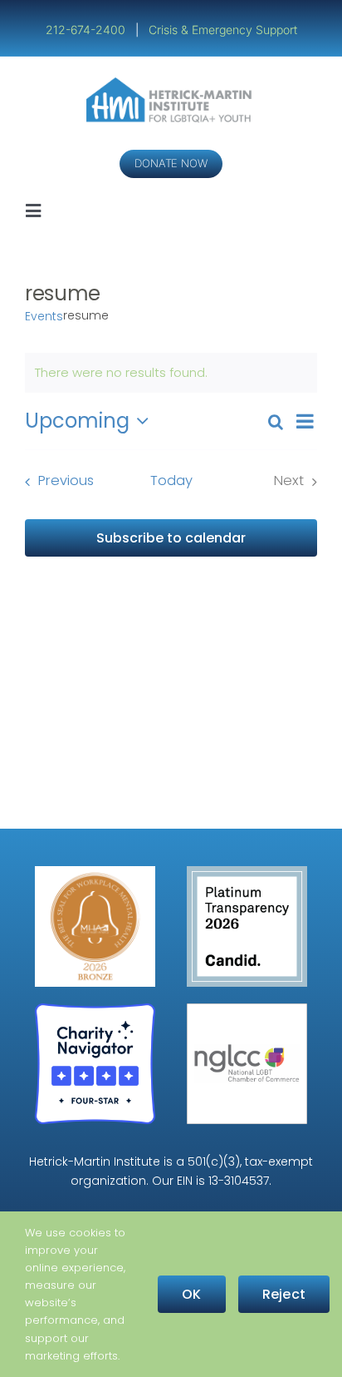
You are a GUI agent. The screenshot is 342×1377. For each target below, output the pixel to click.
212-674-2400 (87, 29)
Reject (283, 1294)
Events (44, 316)
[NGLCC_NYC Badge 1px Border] (247, 1009)
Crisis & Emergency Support (223, 29)
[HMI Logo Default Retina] (171, 83)
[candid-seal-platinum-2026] (247, 872)
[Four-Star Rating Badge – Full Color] (95, 1009)
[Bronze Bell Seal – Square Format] (95, 872)
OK (191, 1294)
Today (171, 480)
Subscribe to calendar (171, 538)
